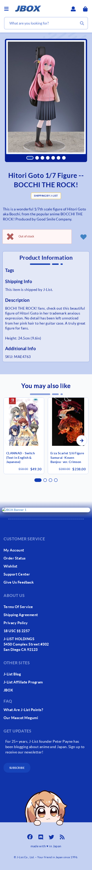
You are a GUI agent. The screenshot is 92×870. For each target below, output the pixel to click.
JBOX (8, 690)
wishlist (10, 566)
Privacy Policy (16, 623)
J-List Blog (12, 674)
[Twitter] (51, 835)
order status (15, 558)
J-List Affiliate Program (23, 682)
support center (17, 574)
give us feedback (19, 582)
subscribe (17, 767)
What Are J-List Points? (23, 710)
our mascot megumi (21, 718)
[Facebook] (30, 835)
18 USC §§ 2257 (17, 631)
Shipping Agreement (21, 615)
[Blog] (62, 835)
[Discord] (40, 835)
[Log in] (83, 236)
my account (14, 550)
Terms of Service (18, 607)
